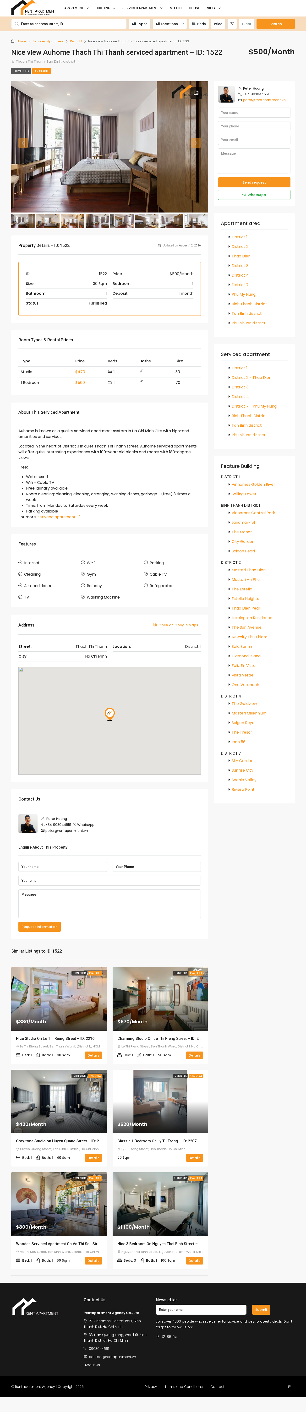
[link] (59, 999)
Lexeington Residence (252, 618)
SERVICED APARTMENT (140, 8)
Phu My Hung (244, 294)
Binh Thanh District (249, 304)
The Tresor (242, 732)
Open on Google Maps (178, 625)
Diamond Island (246, 656)
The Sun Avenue (247, 627)
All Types (140, 24)
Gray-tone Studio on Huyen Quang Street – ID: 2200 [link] (60, 1141)
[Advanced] (232, 24)
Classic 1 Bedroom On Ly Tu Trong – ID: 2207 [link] (157, 1141)
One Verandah (245, 684)
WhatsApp (85, 824)
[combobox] (170, 24)
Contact (217, 1386)
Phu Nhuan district (249, 323)
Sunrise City (242, 770)
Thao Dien (241, 256)
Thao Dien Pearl (246, 608)
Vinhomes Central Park (253, 513)
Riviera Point (243, 789)
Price (218, 24)
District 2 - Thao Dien (251, 377)
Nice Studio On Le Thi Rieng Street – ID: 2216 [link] (55, 1038)
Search (276, 24)
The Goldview (244, 703)
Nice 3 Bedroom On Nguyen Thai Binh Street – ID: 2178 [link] (165, 1244)
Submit (261, 1309)
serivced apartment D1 (59, 517)
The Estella (242, 589)
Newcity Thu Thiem (249, 637)
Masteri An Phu (246, 579)
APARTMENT (74, 8)
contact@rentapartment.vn (112, 1356)
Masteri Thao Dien (249, 570)
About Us (92, 1365)
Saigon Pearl (243, 551)
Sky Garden (242, 760)
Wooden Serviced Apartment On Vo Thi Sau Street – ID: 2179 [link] (68, 1244)
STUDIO (176, 8)
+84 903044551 (58, 824)
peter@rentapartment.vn (66, 830)
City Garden (243, 541)
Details (93, 1055)
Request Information (40, 926)
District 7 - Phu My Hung (254, 406)
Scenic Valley (244, 780)
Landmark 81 (243, 522)
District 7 (240, 285)
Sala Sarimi (242, 646)
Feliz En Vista (244, 665)
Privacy (151, 1386)
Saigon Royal (243, 722)
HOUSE (194, 8)
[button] (196, 93)
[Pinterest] (290, 1386)
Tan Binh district (247, 313)
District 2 (240, 246)
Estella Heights (245, 598)
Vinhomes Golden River (253, 484)
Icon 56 (239, 742)
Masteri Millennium (249, 713)
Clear (246, 24)
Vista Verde (242, 675)
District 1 (76, 41)
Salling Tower (244, 494)
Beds (201, 24)
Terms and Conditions (184, 1386)
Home (21, 41)
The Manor (242, 532)
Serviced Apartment (48, 41)
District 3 (240, 265)
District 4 (240, 275)
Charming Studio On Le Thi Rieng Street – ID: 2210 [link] (161, 1038)
